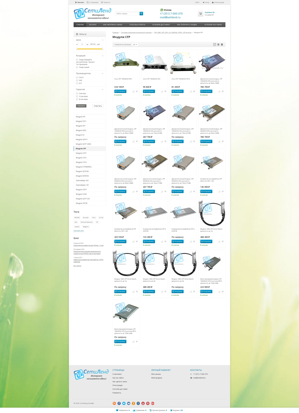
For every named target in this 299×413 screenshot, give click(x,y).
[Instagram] (138, 403)
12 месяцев (83, 96)
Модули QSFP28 (82, 171)
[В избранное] (136, 91)
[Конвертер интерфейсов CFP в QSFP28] (154, 213)
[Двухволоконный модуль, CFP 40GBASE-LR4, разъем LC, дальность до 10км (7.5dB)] (154, 163)
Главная (80, 24)
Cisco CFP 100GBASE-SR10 (181, 79)
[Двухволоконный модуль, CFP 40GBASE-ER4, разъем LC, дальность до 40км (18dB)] (212, 113)
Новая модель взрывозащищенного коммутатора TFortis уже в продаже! (87, 252)
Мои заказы (156, 374)
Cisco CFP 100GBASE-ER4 (123, 79)
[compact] (222, 44)
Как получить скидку (187, 24)
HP (97, 222)
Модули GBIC (81, 130)
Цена (78, 40)
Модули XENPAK (82, 176)
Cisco (93, 217)
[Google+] (153, 403)
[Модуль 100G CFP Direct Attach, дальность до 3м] (154, 263)
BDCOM (77, 217)
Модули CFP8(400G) (83, 167)
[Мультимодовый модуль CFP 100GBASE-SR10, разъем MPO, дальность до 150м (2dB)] (212, 263)
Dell (76, 222)
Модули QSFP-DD (83, 199)
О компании (93, 2)
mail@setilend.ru (199, 378)
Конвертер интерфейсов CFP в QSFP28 (154, 230)
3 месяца (82, 93)
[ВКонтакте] (129, 403)
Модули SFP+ (81, 121)
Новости (107, 2)
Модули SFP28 (81, 203)
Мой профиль (156, 378)
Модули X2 (80, 135)
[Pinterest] (148, 403)
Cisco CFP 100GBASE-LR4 (151, 79)
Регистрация (219, 2)
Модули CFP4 (81, 162)
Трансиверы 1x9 (82, 185)
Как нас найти (118, 378)
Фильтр (82, 34)
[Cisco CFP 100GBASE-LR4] (154, 63)
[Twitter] (124, 403)
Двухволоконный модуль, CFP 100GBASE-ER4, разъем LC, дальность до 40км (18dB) (211, 81)
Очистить (98, 106)
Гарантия (80, 89)
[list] (218, 44)
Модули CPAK (81, 194)
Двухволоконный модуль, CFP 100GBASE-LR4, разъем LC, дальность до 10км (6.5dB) (154, 131)
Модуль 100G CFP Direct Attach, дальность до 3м (154, 280)
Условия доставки (161, 24)
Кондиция (80, 55)
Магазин (81, 2)
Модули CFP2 (81, 158)
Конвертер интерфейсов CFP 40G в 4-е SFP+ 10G (211, 180)
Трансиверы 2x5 (82, 180)
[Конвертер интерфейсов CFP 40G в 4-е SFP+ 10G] (212, 163)
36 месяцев (83, 99)
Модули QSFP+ (82, 139)
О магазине (117, 374)
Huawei (77, 227)
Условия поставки (213, 24)
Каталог (93, 24)
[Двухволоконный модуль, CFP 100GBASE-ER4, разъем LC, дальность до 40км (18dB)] (212, 63)
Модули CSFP (81, 153)
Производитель (83, 73)
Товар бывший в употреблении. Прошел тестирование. (85, 62)
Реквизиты (116, 393)
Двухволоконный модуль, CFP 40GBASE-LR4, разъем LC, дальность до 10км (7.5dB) (154, 181)
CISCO (81, 77)
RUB (197, 2)
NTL (80, 83)
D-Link (101, 217)
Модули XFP (80, 126)
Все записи (77, 266)
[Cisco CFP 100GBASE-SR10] (183, 63)
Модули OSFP (81, 189)
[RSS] (114, 403)
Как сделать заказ (119, 381)
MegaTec (86, 227)
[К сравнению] (133, 91)
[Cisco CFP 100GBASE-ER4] (126, 63)
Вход (207, 2)
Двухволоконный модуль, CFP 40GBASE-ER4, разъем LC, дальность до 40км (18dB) (211, 131)
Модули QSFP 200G (83, 144)
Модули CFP (81, 148)
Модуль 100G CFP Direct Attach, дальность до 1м (211, 230)
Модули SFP (80, 117)
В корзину (121, 91)
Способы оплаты (137, 24)
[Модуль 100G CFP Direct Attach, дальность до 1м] (212, 213)
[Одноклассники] (133, 403)
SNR (80, 80)
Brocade (85, 217)
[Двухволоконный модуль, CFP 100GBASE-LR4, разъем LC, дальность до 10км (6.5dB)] (154, 113)
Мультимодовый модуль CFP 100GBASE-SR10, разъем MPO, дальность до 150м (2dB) (211, 281)
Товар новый (83, 67)
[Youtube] (143, 403)
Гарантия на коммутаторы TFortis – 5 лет (89, 245)
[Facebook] (119, 403)
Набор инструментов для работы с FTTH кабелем (88, 261)
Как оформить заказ (112, 24)
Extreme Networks (87, 222)
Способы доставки (119, 389)
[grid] (214, 44)
